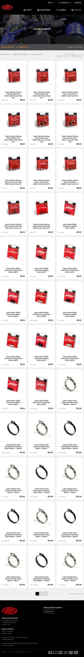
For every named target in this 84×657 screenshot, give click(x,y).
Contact (78, 3)
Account (65, 3)
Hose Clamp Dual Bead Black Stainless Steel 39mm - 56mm (69, 446)
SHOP (29, 10)
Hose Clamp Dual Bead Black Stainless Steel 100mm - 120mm (13, 446)
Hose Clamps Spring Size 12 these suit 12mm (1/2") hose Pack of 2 (41, 95)
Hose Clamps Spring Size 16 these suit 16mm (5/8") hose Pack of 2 (13, 139)
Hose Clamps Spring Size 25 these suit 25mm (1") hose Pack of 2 (70, 139)
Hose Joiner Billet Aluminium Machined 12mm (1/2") (70, 270)
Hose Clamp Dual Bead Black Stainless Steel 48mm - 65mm (41, 490)
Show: (74, 56)
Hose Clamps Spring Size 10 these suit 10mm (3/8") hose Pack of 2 (13, 95)
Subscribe (49, 611)
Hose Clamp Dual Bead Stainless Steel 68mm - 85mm (13, 579)
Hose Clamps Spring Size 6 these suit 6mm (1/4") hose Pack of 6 (13, 226)
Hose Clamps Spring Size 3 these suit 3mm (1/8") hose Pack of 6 (13, 182)
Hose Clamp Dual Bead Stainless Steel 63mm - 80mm (41, 535)
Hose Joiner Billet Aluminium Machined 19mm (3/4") (70, 358)
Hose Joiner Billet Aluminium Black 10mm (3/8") (70, 226)
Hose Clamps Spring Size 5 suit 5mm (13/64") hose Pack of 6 (70, 182)
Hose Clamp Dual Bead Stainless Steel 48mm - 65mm (13, 490)
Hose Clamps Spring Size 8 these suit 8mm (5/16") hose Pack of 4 (41, 226)
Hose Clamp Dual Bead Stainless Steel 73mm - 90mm (70, 579)
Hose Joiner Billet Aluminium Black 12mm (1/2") (41, 270)
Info (49, 3)
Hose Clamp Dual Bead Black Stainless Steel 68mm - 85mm (41, 579)
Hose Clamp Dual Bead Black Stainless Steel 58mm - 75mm (13, 535)
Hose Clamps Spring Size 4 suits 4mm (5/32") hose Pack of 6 (41, 182)
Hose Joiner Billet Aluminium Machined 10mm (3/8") (13, 270)
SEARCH (62, 10)
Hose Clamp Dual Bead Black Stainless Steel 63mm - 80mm (69, 535)
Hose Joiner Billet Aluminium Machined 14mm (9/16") (41, 314)
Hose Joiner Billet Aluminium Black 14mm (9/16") (13, 314)
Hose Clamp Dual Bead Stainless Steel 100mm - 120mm (70, 402)
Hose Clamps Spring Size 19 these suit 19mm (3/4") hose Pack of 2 (41, 139)
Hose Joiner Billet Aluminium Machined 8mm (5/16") (41, 402)
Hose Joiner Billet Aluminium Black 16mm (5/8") (70, 314)
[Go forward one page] (46, 593)
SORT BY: (67, 54)
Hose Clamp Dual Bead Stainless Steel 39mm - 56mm (41, 446)
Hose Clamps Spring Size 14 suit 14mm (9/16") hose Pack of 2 (69, 94)
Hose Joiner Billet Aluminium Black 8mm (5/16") (13, 402)
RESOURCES (45, 10)
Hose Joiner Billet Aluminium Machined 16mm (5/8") (13, 358)
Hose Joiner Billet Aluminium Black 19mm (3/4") (41, 358)
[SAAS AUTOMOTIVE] (7, 7)
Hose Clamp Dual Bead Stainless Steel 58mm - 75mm (70, 490)
